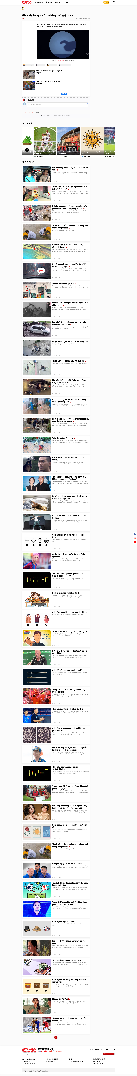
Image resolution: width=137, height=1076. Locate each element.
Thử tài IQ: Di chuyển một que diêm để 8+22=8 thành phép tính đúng (67, 574)
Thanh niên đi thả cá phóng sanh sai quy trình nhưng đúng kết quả (70, 226)
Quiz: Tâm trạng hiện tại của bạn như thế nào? (70, 612)
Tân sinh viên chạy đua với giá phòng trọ (68, 960)
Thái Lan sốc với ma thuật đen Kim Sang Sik (69, 631)
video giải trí (53, 65)
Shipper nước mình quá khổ (63, 283)
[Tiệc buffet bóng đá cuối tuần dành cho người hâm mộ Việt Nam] (37, 890)
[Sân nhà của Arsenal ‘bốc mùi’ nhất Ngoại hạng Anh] (68, 141)
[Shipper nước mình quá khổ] (37, 290)
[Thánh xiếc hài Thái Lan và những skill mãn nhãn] (29, 85)
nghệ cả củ (41, 65)
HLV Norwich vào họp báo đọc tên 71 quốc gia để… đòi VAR (70, 652)
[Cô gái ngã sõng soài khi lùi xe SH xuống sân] (37, 348)
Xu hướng (40, 2)
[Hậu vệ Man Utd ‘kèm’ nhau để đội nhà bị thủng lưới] (45, 141)
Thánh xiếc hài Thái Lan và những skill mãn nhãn (48, 83)
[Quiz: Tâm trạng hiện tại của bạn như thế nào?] (37, 619)
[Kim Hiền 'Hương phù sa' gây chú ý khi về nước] (37, 948)
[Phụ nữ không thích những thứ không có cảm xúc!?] (37, 174)
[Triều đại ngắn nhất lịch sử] (37, 445)
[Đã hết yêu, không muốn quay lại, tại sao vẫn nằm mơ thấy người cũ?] (37, 503)
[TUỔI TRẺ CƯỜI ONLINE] (29, 1050)
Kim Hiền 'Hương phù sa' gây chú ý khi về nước (68, 942)
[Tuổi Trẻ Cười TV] (110, 1049)
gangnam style (29, 65)
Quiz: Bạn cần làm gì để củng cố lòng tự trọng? (68, 536)
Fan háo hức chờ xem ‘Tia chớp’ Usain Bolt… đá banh (69, 516)
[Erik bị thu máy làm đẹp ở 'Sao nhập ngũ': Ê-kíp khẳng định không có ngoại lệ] (37, 754)
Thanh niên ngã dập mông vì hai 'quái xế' (68, 361)
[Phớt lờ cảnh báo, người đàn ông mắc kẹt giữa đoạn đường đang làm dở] (37, 426)
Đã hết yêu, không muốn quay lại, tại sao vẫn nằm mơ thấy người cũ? (69, 497)
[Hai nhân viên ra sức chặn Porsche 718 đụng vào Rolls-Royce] (37, 251)
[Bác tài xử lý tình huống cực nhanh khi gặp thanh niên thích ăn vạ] (37, 329)
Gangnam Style (60, 60)
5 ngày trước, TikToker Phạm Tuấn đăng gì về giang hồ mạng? (70, 787)
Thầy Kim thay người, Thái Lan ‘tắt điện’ (68, 709)
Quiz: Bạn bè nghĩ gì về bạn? (63, 922)
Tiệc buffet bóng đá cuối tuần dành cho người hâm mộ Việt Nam (70, 884)
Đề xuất (59, 2)
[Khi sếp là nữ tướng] (37, 1006)
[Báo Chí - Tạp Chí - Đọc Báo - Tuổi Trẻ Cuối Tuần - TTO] (46, 1051)
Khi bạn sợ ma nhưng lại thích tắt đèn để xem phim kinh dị (70, 304)
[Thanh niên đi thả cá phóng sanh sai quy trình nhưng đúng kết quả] (37, 232)
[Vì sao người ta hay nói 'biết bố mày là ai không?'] (37, 464)
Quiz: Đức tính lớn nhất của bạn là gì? (67, 670)
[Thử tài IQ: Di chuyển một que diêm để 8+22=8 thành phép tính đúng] (37, 580)
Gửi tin (107, 2)
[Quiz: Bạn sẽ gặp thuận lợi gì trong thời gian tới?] (37, 832)
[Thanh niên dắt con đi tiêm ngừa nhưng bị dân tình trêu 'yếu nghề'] (37, 193)
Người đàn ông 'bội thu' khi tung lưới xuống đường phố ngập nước (69, 400)
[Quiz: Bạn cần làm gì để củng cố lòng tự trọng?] (37, 542)
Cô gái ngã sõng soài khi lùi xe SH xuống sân (70, 341)
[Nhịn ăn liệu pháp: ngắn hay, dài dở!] (37, 600)
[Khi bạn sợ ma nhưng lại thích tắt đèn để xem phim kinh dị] (37, 310)
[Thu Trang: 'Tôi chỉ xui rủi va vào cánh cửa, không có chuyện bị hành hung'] (37, 484)
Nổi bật (50, 2)
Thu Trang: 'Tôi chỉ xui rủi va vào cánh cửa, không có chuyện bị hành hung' (69, 478)
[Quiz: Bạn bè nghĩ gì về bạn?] (37, 928)
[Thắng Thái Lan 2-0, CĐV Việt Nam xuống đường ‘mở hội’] (37, 696)
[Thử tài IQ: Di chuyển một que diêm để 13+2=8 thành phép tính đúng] (37, 774)
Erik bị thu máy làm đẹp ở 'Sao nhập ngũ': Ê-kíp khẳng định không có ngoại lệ (69, 748)
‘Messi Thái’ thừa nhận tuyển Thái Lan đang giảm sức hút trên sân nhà (69, 903)
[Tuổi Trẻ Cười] (114, 1049)
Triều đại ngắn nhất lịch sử (63, 438)
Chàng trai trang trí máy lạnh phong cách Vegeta (49, 72)
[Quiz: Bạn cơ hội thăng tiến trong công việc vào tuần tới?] (37, 986)
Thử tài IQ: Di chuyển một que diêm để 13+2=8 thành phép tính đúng (67, 768)
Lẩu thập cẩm (86, 156)
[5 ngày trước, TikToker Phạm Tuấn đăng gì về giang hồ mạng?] (37, 793)
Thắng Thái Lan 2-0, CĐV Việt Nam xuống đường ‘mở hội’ (68, 690)
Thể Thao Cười (39, 156)
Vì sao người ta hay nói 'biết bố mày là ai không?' (68, 458)
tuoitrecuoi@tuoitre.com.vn (77, 1061)
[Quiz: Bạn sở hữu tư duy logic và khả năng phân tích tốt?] (37, 735)
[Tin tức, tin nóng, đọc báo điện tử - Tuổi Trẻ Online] (40, 1051)
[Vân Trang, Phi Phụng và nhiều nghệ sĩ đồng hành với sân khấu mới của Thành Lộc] (37, 812)
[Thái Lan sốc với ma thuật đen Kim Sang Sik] (37, 638)
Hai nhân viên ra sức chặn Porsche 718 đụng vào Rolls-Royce (70, 246)
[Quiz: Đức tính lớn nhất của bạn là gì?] (37, 677)
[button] (67, 2)
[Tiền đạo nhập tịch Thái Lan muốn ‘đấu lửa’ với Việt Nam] (37, 1025)
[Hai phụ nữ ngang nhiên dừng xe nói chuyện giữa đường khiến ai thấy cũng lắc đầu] (37, 213)
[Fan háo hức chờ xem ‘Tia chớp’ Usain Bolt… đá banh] (37, 522)
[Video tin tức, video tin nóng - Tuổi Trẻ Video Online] (52, 1051)
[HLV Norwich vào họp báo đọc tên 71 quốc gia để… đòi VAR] (37, 658)
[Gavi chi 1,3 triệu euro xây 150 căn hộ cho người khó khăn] (37, 561)
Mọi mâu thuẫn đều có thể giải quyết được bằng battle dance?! (69, 381)
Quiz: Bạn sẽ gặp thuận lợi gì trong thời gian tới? (69, 826)
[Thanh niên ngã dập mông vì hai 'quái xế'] (37, 368)
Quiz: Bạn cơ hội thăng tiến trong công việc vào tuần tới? (69, 981)
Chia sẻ (64, 93)
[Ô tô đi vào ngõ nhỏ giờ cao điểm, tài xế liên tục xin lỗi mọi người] (37, 271)
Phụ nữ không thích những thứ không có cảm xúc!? (70, 168)
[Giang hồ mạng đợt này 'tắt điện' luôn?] (37, 870)
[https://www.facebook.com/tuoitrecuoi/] (107, 1049)
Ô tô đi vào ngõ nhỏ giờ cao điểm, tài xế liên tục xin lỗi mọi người (69, 265)
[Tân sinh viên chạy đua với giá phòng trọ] (37, 967)
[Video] (68, 9)
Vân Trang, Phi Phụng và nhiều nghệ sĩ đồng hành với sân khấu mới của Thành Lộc (69, 806)
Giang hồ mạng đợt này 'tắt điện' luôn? (67, 864)
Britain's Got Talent (66, 65)
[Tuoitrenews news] (59, 1051)
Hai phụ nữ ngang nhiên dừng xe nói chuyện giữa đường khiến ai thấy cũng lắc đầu (69, 207)
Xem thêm (56, 1037)
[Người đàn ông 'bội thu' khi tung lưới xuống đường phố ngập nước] (37, 406)
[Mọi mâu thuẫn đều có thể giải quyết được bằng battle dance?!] (37, 387)
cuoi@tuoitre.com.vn (51, 1061)
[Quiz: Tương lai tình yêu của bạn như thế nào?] (92, 141)
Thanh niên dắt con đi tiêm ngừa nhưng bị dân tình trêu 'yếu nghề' (70, 188)
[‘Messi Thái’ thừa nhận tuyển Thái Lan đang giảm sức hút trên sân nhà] (37, 909)
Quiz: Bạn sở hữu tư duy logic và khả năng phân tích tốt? (68, 729)
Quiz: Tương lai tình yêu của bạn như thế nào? (91, 152)
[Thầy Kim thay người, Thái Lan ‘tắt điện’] (37, 716)
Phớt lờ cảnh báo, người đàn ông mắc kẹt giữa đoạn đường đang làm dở (70, 420)
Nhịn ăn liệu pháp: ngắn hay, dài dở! (66, 593)
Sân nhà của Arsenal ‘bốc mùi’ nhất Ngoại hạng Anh (67, 152)
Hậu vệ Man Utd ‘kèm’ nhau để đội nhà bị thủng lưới (44, 152)
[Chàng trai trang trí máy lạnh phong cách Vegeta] (29, 74)
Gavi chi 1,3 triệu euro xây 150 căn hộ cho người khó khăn (68, 555)
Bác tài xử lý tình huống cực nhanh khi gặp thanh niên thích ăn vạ (69, 323)
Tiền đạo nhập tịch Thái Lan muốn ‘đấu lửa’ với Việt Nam (69, 1019)
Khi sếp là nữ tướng (60, 999)
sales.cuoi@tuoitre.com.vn (29, 1063)
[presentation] (21, 140)
